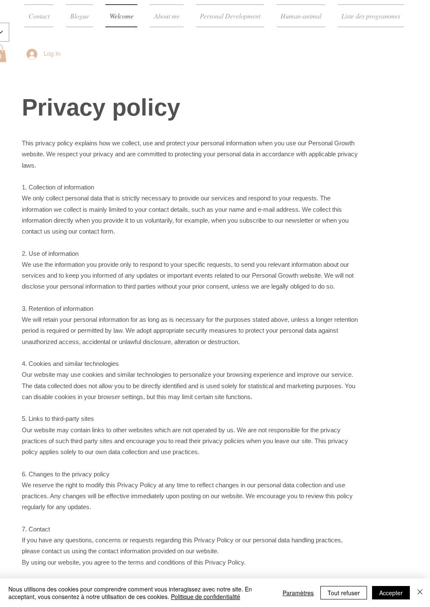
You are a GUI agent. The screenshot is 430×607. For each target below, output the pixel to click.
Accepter (391, 593)
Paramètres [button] (298, 593)
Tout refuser (344, 593)
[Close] (420, 592)
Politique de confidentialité (205, 596)
